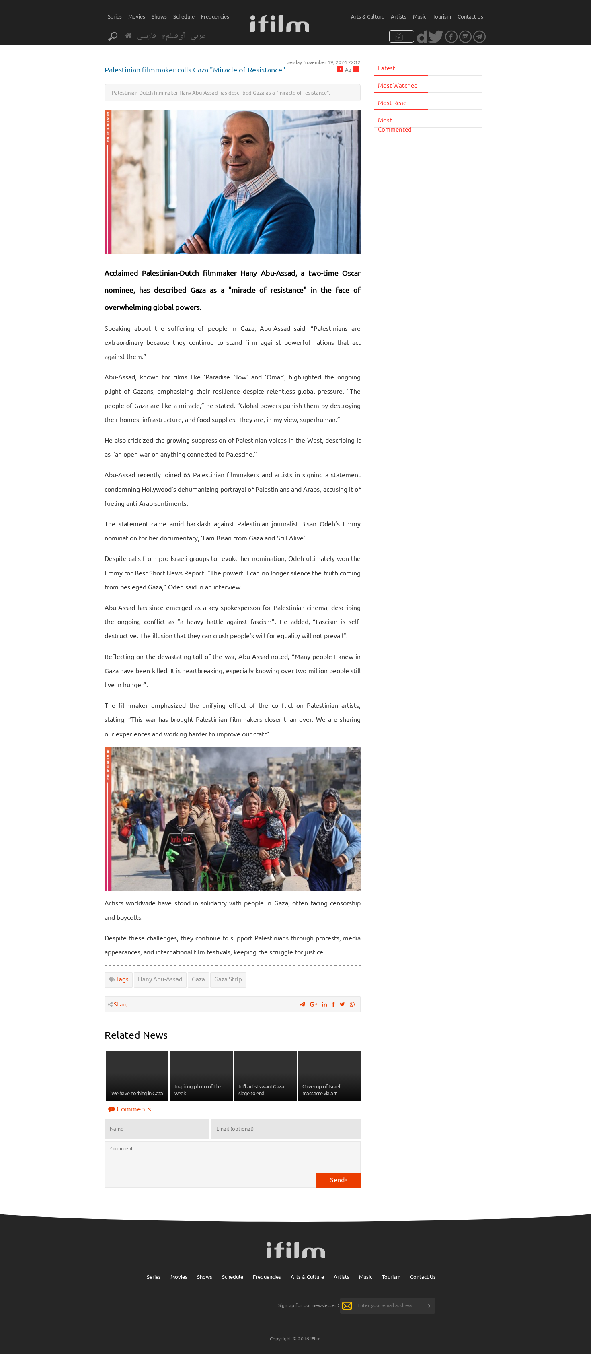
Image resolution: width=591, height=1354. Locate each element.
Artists (398, 16)
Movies (136, 16)
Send (337, 1179)
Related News (136, 1034)
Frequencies (215, 16)
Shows (159, 16)
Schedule (184, 16)
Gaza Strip (228, 979)
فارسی (146, 36)
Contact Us (470, 16)
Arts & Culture (367, 16)
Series (115, 16)
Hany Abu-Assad (160, 979)
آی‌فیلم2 (173, 36)
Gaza (198, 979)
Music (419, 16)
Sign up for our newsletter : (308, 1305)
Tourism (442, 16)
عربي (198, 36)
